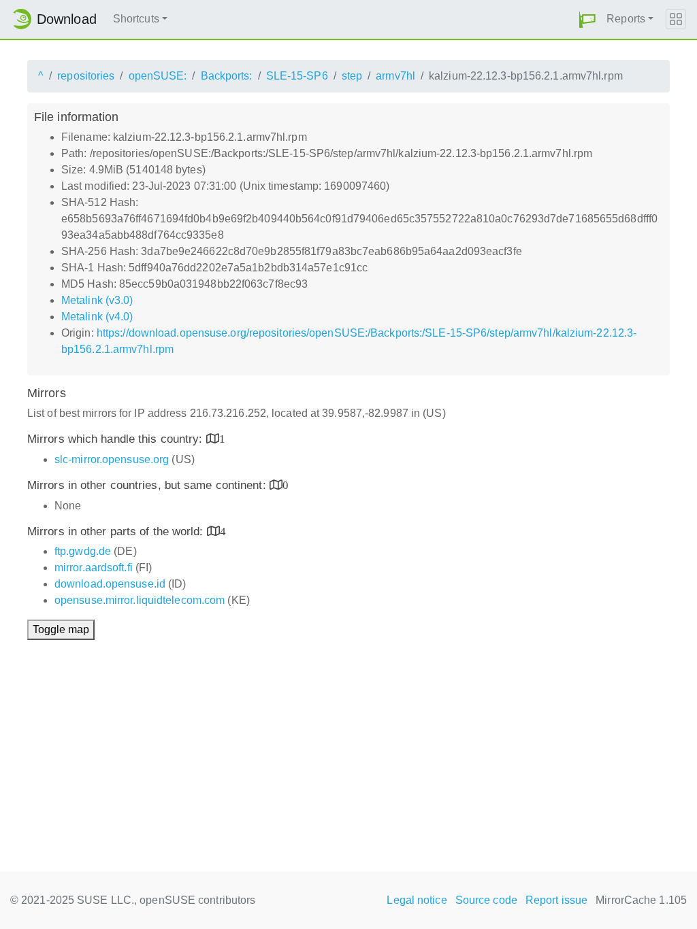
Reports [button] (625, 18)
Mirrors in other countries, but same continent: (148, 485)
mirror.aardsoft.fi (93, 567)
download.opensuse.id (109, 584)
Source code (486, 900)
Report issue (556, 900)
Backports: (227, 76)
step (352, 76)
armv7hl (395, 76)
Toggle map (61, 629)
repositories (85, 76)
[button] (587, 19)
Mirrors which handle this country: (116, 439)
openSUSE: (158, 76)
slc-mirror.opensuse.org (111, 459)
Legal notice (417, 900)
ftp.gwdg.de (82, 551)
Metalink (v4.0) (97, 316)
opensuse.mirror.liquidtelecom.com (139, 600)
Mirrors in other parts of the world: (117, 531)
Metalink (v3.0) (97, 300)
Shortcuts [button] (136, 18)
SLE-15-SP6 (297, 76)
